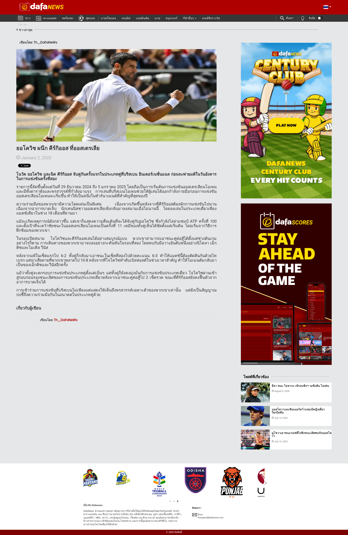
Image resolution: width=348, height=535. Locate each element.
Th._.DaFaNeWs (66, 320)
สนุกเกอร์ (171, 18)
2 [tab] (174, 501)
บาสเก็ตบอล (108, 18)
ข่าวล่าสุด (24, 29)
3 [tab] (177, 501)
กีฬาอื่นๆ (188, 18)
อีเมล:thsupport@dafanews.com (210, 516)
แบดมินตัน (142, 18)
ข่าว (27, 18)
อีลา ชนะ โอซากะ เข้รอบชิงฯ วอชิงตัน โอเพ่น (300, 386)
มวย (157, 18)
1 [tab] (170, 501)
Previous (82, 483)
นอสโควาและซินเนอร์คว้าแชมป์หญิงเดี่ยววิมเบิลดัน (298, 411)
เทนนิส (126, 18)
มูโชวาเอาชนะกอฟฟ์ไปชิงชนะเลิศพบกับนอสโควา (302, 434)
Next (266, 483)
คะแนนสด (49, 18)
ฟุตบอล (90, 18)
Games (22, 24)
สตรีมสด (67, 18)
